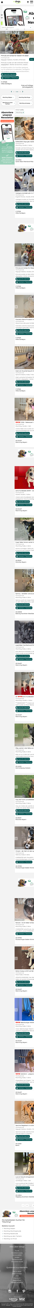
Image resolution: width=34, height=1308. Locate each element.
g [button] (11, 91)
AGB (17, 1276)
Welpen (17, 1257)
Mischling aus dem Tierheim (9, 103)
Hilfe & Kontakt (17, 1274)
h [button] (22, 91)
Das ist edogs (17, 1271)
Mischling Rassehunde (11, 1233)
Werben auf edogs (17, 1282)
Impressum (17, 1278)
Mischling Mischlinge (25, 97)
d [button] (32, 43)
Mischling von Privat (10, 1239)
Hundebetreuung (17, 1253)
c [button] (2, 43)
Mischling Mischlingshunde (12, 1231)
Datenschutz (17, 1280)
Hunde (17, 1250)
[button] (13, 91)
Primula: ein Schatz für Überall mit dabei (14, 56)
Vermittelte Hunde (17, 1261)
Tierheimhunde (17, 1259)
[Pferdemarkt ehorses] (13, 1299)
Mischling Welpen (8, 97)
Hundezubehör (17, 1255)
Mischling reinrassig (25, 103)
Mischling (20, 112)
